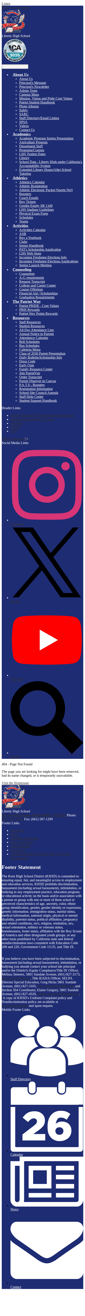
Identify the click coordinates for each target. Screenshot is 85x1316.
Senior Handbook (31, 245)
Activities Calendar (32, 230)
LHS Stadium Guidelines (36, 209)
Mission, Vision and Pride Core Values (45, 98)
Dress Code (27, 361)
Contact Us (27, 130)
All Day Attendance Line (36, 330)
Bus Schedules (29, 345)
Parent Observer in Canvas (37, 381)
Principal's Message (32, 83)
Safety (23, 110)
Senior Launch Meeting (35, 265)
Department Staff (31, 146)
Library (24, 158)
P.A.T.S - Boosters (32, 385)
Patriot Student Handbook (37, 102)
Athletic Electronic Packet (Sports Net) (46, 190)
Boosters (25, 194)
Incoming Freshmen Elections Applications (48, 261)
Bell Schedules (29, 342)
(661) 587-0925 (13, 819)
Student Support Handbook (38, 400)
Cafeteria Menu (30, 349)
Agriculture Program (33, 142)
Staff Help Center (31, 396)
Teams (23, 221)
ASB (22, 234)
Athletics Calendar (32, 182)
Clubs (23, 241)
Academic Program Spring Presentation (46, 138)
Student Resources (32, 326)
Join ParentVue (29, 373)
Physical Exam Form (33, 213)
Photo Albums (29, 106)
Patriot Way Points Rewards (38, 313)
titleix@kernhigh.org (16, 978)
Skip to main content (16, 7)
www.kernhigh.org (15, 1006)
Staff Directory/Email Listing (39, 118)
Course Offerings (31, 289)
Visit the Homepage (15, 783)
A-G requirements (31, 277)
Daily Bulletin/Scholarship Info (40, 357)
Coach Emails (28, 198)
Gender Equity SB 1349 (36, 206)
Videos (24, 126)
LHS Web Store (30, 253)
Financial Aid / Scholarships (38, 293)
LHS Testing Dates (32, 154)
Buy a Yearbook (30, 238)
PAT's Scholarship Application (40, 249)
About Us (26, 79)
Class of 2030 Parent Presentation (42, 353)
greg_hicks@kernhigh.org (55, 986)
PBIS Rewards (29, 310)
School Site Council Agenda (38, 393)
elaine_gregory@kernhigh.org (58, 994)
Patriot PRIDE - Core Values (39, 306)
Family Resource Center (36, 369)
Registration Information (36, 389)
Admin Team (28, 90)
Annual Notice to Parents (36, 334)
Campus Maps (29, 94)
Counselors (27, 274)
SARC (24, 114)
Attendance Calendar (33, 338)
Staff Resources (30, 322)
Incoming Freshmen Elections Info (43, 257)
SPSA (23, 122)
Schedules (26, 217)
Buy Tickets (27, 202)
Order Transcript (30, 377)
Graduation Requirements (36, 297)
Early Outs (26, 365)
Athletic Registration (33, 186)
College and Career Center (37, 285)
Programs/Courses (31, 150)
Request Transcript (32, 281)
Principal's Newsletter (34, 87)
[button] (20, 74)
